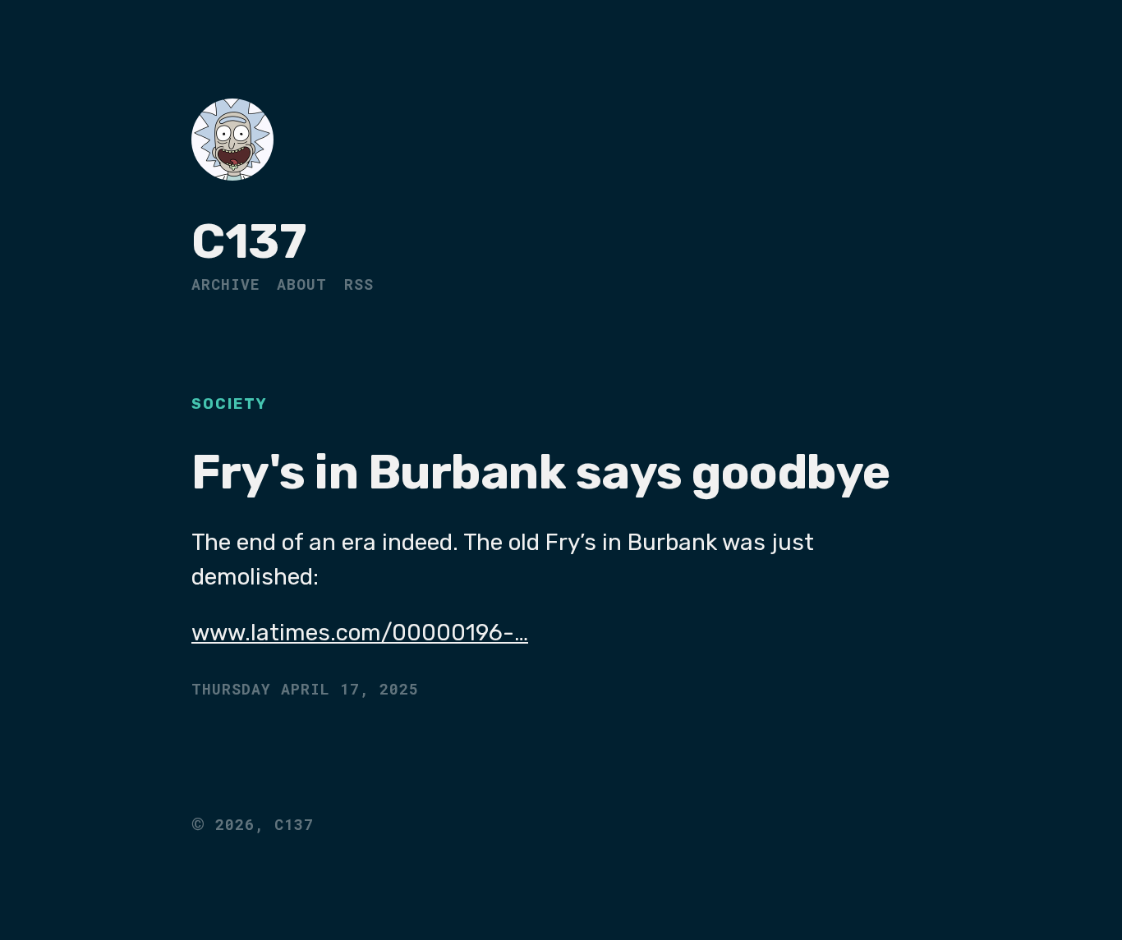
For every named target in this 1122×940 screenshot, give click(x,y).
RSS (359, 284)
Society (229, 404)
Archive (225, 284)
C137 (248, 241)
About (302, 284)
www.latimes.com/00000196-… (359, 632)
